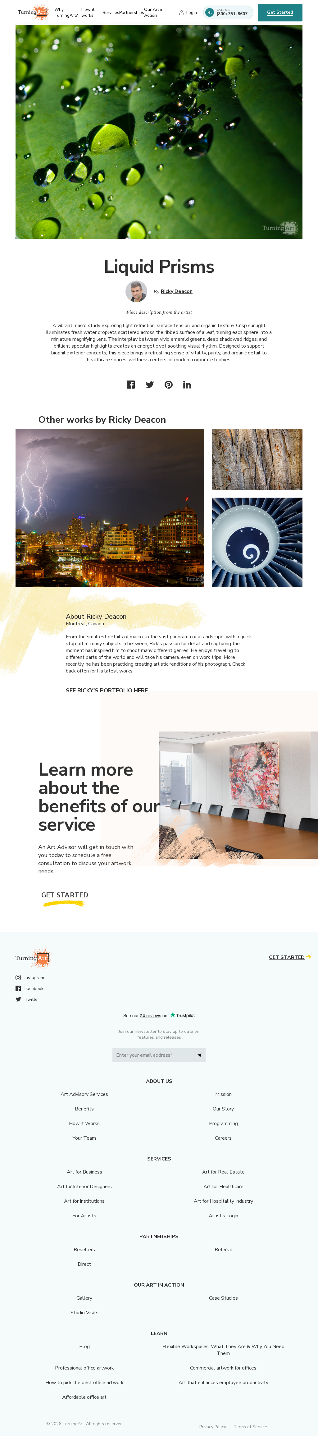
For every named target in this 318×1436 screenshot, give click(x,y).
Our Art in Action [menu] (154, 12)
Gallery (84, 1298)
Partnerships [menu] (131, 13)
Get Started (280, 12)
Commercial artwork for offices (223, 1368)
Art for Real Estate (223, 1172)
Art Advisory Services (84, 1094)
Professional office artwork (84, 1368)
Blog (84, 1346)
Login (191, 13)
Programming (223, 1123)
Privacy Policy (212, 1427)
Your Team (84, 1138)
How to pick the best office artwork (84, 1382)
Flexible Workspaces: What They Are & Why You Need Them (223, 1350)
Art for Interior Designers (84, 1186)
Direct (84, 1264)
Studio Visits (84, 1312)
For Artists (84, 1215)
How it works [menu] (87, 12)
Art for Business (84, 1172)
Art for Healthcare (223, 1186)
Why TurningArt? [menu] (66, 12)
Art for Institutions (84, 1201)
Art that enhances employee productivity (223, 1382)
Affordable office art (84, 1397)
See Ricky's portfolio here (107, 690)
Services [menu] (110, 13)
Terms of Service (250, 1427)
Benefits (84, 1108)
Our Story (223, 1108)
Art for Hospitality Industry (223, 1201)
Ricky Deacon (177, 291)
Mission (223, 1094)
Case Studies (223, 1298)
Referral (223, 1249)
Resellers (84, 1249)
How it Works (84, 1123)
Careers (223, 1138)
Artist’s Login (223, 1215)
